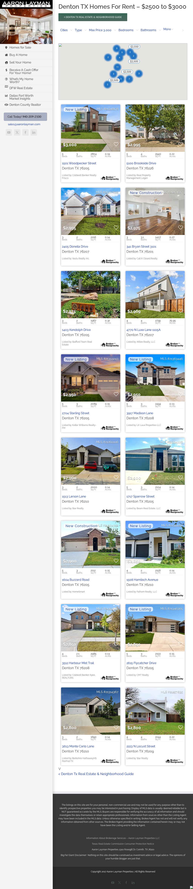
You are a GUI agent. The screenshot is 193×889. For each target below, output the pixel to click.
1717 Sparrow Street (140, 496)
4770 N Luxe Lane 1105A (143, 330)
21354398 (111, 608)
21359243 (112, 359)
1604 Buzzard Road (75, 580)
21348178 (112, 109)
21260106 (111, 442)
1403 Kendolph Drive (76, 330)
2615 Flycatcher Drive (141, 663)
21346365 (176, 608)
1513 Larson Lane (74, 496)
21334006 (176, 442)
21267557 (111, 275)
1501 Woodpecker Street (79, 163)
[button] (66, 30)
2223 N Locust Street (140, 746)
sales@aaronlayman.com (24, 124)
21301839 (176, 275)
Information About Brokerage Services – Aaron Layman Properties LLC (123, 838)
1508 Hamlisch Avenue (142, 580)
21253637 (176, 192)
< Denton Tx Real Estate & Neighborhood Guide (96, 774)
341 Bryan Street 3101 (141, 246)
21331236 (176, 109)
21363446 (176, 359)
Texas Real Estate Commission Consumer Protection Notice (123, 844)
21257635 (176, 692)
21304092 (111, 525)
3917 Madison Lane (139, 413)
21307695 (111, 192)
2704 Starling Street (75, 413)
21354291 (176, 525)
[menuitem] (66, 30)
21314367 (112, 692)
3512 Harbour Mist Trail (78, 663)
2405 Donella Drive (75, 246)
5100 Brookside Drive (141, 163)
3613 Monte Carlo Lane (78, 746)
